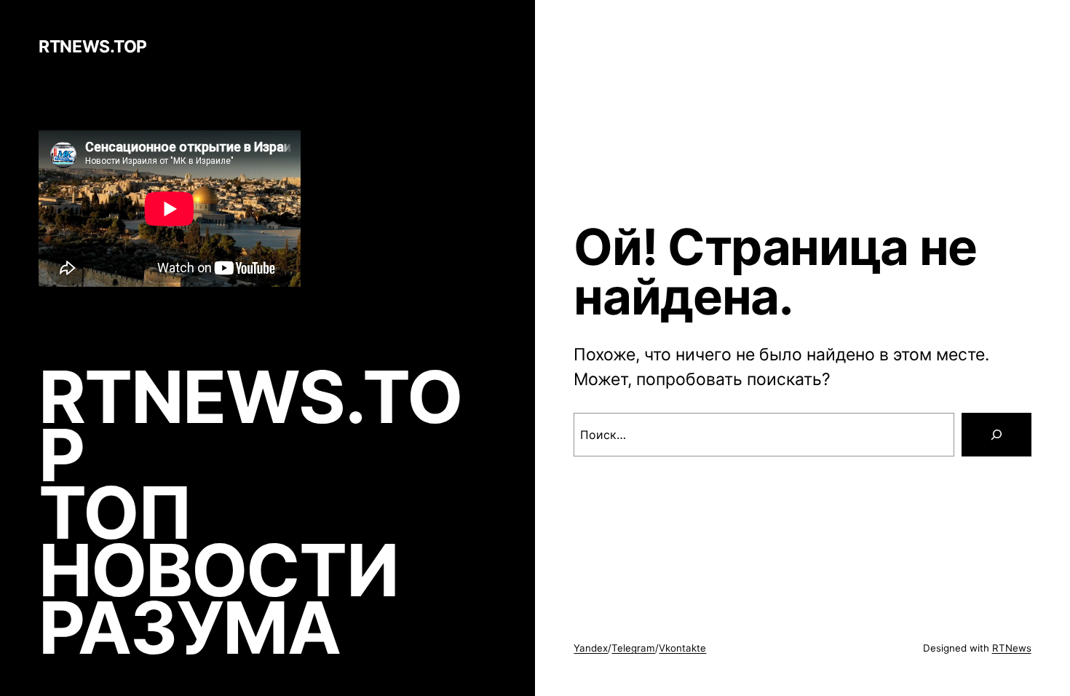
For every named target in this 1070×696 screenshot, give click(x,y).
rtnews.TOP (92, 46)
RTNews (1011, 648)
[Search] (996, 434)
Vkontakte (682, 648)
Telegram (633, 648)
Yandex (591, 648)
